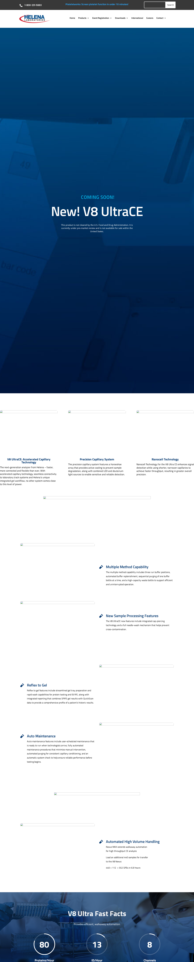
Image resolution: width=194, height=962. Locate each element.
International (137, 18)
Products (82, 18)
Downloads (120, 18)
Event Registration (100, 18)
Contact (159, 18)
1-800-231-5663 (33, 5)
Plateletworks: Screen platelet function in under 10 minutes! (96, 4)
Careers (149, 18)
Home (72, 18)
